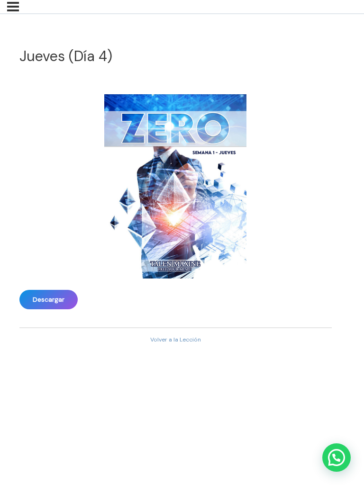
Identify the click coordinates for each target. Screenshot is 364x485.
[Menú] (13, 6)
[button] (336, 457)
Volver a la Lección (175, 339)
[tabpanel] (175, 196)
